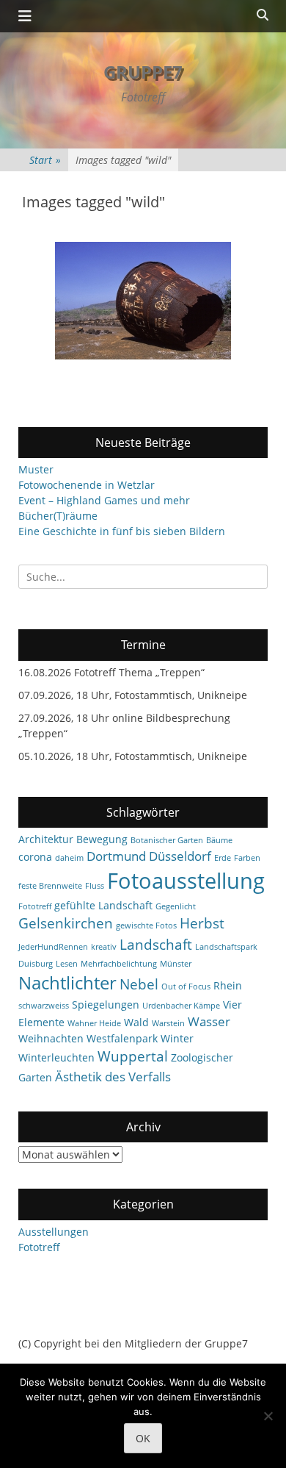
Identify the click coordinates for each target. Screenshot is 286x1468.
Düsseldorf (180, 856)
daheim (69, 858)
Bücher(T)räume (58, 516)
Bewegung (102, 839)
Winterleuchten (56, 1057)
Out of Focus (185, 986)
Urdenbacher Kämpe (181, 1005)
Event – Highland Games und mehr (104, 500)
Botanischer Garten (167, 840)
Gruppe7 (143, 72)
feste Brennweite (50, 886)
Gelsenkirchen (65, 923)
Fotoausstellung (186, 880)
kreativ (104, 947)
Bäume (219, 840)
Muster (36, 469)
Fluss (94, 886)
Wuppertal (133, 1056)
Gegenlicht (175, 906)
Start (45, 160)
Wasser (209, 1021)
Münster (175, 964)
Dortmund (116, 856)
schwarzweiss (43, 1005)
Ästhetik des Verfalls (113, 1076)
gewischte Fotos (146, 925)
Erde (222, 858)
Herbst (202, 923)
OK (143, 1438)
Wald (136, 1022)
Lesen (67, 964)
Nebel (139, 984)
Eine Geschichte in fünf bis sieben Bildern (121, 531)
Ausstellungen (53, 1232)
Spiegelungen (105, 1005)
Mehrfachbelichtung (119, 964)
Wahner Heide (94, 1023)
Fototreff (34, 906)
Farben (247, 858)
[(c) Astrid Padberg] (143, 300)
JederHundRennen (53, 947)
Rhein (227, 985)
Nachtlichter (67, 983)
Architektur (45, 839)
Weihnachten (51, 1038)
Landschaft (156, 944)
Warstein (168, 1023)
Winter (177, 1038)
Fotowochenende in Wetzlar (86, 485)
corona (35, 857)
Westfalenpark (122, 1038)
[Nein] (267, 1415)
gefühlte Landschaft (103, 905)
